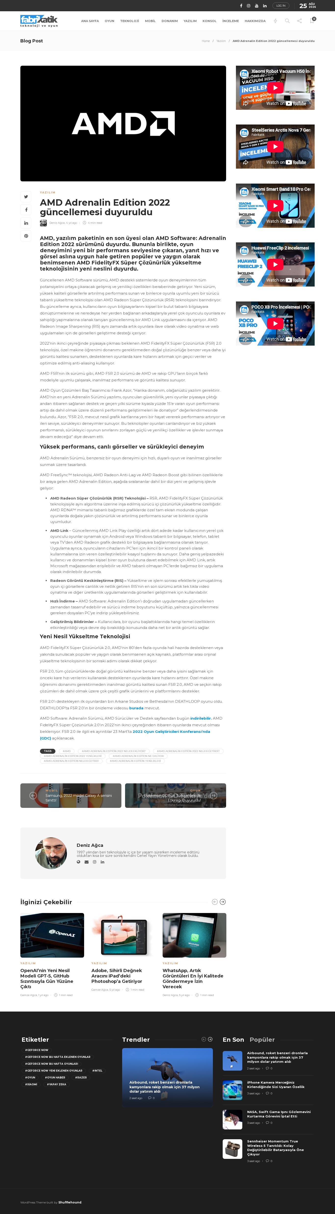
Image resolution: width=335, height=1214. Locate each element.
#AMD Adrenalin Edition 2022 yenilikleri (73, 756)
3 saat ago (253, 1093)
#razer (81, 1077)
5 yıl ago (114, 989)
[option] (52, 954)
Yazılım (190, 21)
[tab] (233, 1039)
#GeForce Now (36, 1050)
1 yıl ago (43, 995)
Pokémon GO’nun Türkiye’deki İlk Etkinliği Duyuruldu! (172, 797)
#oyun (30, 1077)
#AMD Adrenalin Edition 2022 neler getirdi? (188, 751)
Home (206, 41)
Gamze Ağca (28, 995)
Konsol (210, 21)
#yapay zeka (56, 1084)
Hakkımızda (255, 21)
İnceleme (230, 21)
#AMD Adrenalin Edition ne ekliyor (138, 756)
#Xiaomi (31, 1084)
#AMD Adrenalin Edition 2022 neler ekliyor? (114, 751)
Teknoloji (129, 21)
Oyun (109, 21)
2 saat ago (135, 1098)
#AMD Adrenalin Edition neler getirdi (71, 761)
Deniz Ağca (57, 223)
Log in (280, 5)
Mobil (150, 21)
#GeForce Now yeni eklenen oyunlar (53, 1070)
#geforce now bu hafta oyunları (51, 1063)
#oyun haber (55, 1077)
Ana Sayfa (90, 21)
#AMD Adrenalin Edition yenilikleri (135, 761)
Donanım (170, 21)
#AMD (67, 751)
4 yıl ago (71, 223)
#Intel (97, 1070)
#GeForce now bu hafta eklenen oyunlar (57, 1057)
